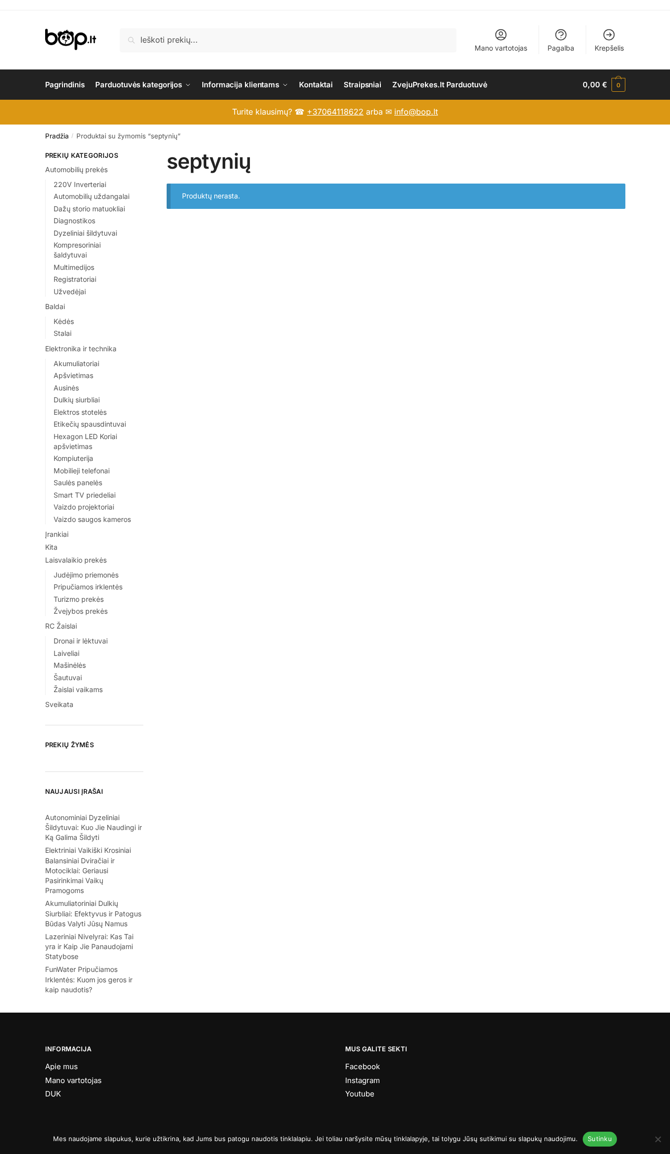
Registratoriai (75, 279)
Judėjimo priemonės (86, 575)
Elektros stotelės (80, 412)
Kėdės (64, 321)
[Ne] (658, 1139)
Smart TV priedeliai (85, 495)
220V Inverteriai (80, 184)
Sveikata (59, 704)
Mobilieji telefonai (82, 470)
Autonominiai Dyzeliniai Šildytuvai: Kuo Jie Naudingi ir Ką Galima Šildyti (93, 827)
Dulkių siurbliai (77, 399)
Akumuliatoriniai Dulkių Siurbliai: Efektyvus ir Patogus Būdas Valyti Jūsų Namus (93, 913)
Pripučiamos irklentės (88, 586)
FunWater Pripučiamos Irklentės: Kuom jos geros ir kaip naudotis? (88, 979)
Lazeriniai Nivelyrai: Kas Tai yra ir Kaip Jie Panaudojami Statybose (89, 946)
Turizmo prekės (79, 599)
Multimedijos (74, 267)
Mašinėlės (70, 665)
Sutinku (600, 1139)
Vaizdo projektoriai (84, 507)
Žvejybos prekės (81, 611)
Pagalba (561, 48)
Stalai (62, 333)
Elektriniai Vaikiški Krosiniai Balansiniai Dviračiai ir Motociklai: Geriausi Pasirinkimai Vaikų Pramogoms (88, 870)
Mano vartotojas (501, 48)
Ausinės (66, 388)
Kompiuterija (73, 458)
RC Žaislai (61, 626)
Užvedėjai (70, 291)
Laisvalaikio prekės (76, 560)
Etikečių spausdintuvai (90, 424)
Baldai (55, 306)
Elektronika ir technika (81, 348)
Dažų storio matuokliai (89, 208)
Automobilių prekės (76, 169)
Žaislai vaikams (78, 689)
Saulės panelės (78, 482)
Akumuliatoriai (76, 363)
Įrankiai (56, 534)
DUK (53, 1093)
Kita (51, 547)
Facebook (362, 1066)
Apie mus (61, 1066)
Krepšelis (609, 48)
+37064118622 (335, 112)
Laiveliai (66, 653)
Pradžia (57, 136)
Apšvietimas (73, 375)
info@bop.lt (416, 112)
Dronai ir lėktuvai (81, 641)
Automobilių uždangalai (91, 196)
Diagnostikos (74, 220)
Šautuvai (68, 677)
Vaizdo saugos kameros (92, 519)
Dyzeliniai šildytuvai (85, 233)
